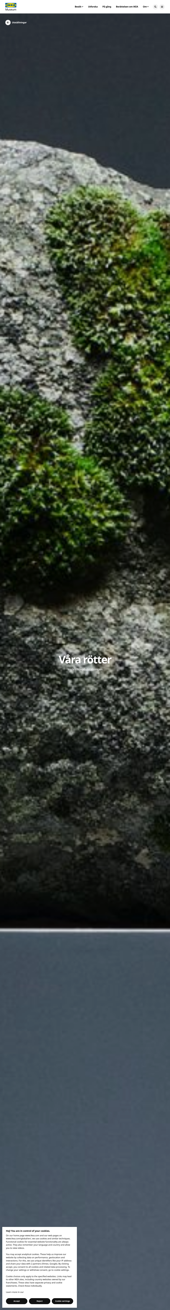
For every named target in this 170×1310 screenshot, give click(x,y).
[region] (39, 1267)
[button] (155, 6)
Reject (40, 1301)
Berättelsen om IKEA (127, 6)
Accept (17, 1301)
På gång (106, 6)
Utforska (93, 6)
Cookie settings (62, 1301)
